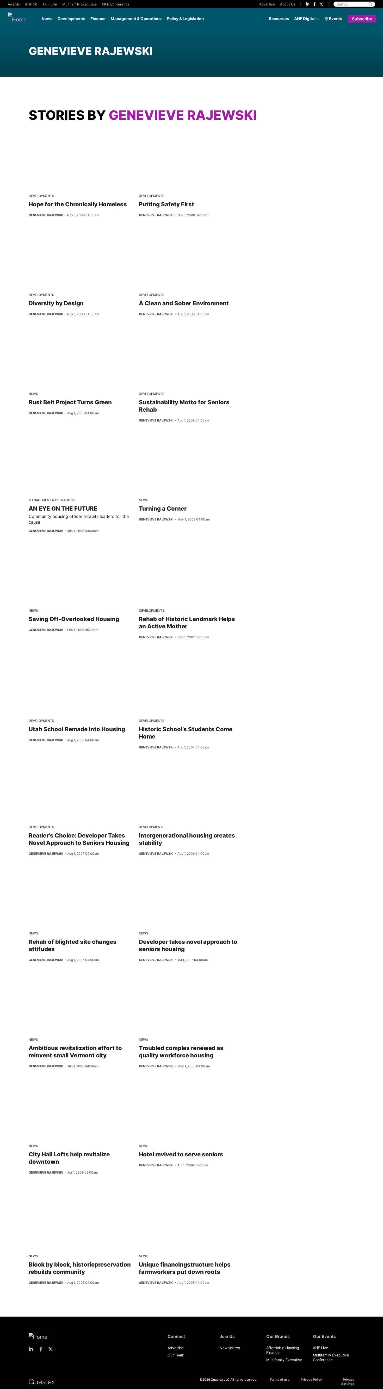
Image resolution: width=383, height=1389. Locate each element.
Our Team (176, 1355)
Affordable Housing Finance (282, 1350)
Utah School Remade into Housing (77, 729)
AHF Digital (305, 18)
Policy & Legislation (185, 18)
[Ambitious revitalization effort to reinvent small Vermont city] (48, 980)
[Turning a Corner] (158, 441)
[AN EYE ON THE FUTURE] (48, 441)
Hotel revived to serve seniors (181, 1154)
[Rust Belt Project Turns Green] (73, 335)
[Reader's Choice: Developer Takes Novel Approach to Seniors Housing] (73, 768)
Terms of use (279, 1379)
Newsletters (230, 1347)
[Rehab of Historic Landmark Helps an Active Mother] (183, 551)
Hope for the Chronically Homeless (78, 204)
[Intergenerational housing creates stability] (158, 768)
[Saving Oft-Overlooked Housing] (48, 551)
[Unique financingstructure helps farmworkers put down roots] (158, 1197)
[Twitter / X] (321, 4)
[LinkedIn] (308, 4)
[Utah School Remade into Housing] (73, 662)
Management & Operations (136, 18)
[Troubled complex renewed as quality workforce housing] (158, 980)
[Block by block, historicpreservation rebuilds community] (48, 1197)
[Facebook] (314, 4)
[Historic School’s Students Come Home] (183, 662)
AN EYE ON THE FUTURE (63, 508)
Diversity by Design (56, 303)
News (47, 18)
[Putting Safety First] (183, 137)
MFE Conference (115, 4)
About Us (287, 4)
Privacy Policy (311, 1379)
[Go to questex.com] (42, 1381)
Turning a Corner (163, 508)
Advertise (267, 4)
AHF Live (49, 4)
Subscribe (362, 18)
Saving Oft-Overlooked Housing (74, 619)
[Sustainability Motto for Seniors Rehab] (183, 335)
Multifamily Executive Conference (331, 1357)
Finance (98, 18)
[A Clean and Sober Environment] (183, 236)
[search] (370, 4)
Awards (14, 4)
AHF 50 (31, 4)
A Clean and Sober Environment (184, 303)
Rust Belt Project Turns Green (70, 402)
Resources (279, 18)
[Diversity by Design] (73, 236)
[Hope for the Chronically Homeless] (73, 137)
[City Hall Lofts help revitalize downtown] (48, 1087)
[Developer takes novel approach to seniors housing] (158, 874)
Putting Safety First (166, 204)
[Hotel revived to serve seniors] (158, 1087)
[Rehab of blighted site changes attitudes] (48, 874)
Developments (71, 18)
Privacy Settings (347, 1382)
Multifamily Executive (79, 4)
